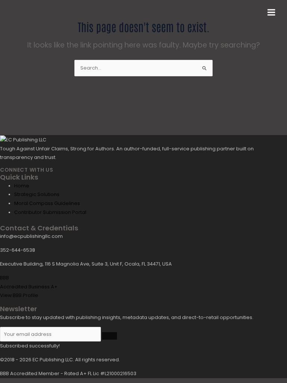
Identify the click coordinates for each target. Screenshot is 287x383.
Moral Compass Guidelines (47, 203)
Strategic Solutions (36, 194)
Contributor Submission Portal (50, 212)
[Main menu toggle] (271, 12)
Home (21, 186)
